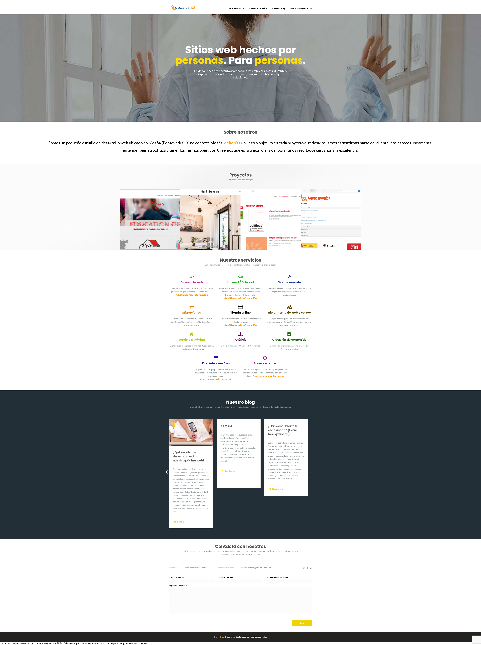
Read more (182, 522)
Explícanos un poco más (179, 585)
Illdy (222, 637)
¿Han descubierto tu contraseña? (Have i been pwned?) (283, 430)
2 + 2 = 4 (226, 426)
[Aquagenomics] (331, 219)
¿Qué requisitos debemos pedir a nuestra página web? (189, 456)
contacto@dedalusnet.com (258, 567)
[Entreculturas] (150, 219)
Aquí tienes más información (191, 294)
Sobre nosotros (236, 8)
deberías (232, 142)
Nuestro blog (278, 8)
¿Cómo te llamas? (176, 577)
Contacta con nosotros (301, 8)
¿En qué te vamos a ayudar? (277, 577)
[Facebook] (307, 568)
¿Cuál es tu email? (226, 577)
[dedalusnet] (184, 7)
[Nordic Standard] (210, 219)
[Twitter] (304, 568)
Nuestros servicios (258, 8)
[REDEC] (271, 219)
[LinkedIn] (311, 568)
